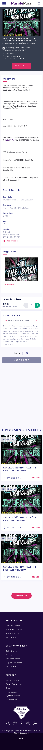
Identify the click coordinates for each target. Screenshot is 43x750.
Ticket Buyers (12, 680)
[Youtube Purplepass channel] (35, 723)
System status (13, 696)
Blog (8, 688)
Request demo (13, 659)
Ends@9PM (9, 140)
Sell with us (11, 651)
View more (21, 595)
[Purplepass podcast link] (28, 723)
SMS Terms (11, 637)
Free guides (11, 692)
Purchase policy (14, 629)
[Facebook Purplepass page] (8, 723)
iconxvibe (9, 284)
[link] (21, 240)
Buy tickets (21, 65)
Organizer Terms (14, 663)
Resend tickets (13, 625)
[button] (21, 56)
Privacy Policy (12, 633)
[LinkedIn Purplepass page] (21, 723)
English (20, 738)
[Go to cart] (39, 4)
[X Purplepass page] (15, 723)
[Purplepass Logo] (21, 3)
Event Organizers (14, 684)
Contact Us (11, 700)
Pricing (9, 655)
